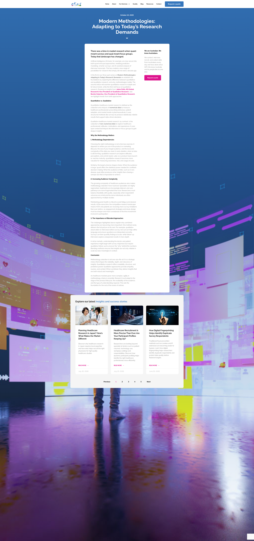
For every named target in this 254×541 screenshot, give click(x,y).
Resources (149, 4)
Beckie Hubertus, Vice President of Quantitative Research (113, 94)
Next (149, 382)
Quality (135, 4)
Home (107, 4)
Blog (141, 4)
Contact (158, 4)
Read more (82, 365)
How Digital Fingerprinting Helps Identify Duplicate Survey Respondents (161, 333)
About (114, 4)
